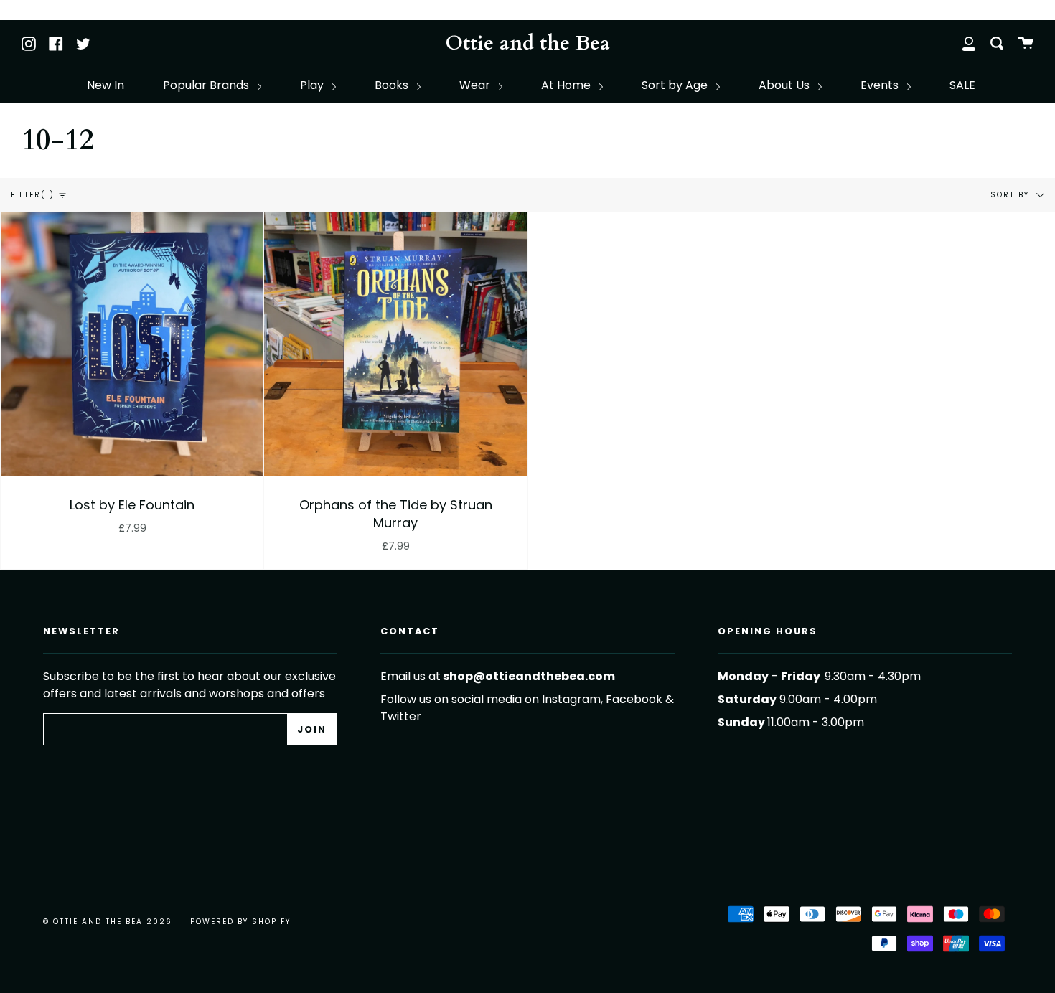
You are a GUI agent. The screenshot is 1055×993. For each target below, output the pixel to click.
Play (313, 85)
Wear (476, 85)
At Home (567, 85)
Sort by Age (676, 85)
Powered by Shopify (240, 921)
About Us (785, 85)
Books (393, 85)
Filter (33, 194)
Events (881, 85)
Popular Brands (207, 85)
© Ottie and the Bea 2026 (107, 921)
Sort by (1011, 194)
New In (105, 85)
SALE (962, 85)
